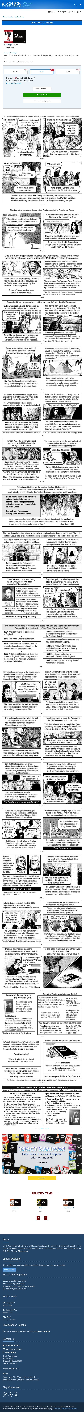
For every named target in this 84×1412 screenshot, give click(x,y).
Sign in (53, 12)
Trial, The (42, 1208)
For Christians (19, 17)
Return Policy (10, 1352)
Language (8, 45)
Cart (61, 12)
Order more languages (42, 101)
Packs (42, 72)
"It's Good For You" (10, 1310)
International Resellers (69, 1409)
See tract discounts (14, 83)
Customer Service (12, 1345)
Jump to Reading (10, 53)
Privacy (57, 1409)
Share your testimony (13, 1349)
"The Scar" (7, 1317)
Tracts (10, 17)
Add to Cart (42, 95)
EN (79, 12)
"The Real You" (9, 1303)
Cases (68, 72)
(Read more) (23, 1251)
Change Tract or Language (42, 23)
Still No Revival (69, 1208)
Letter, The (15, 1208)
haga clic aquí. (44, 1331)
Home (5, 17)
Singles (15, 72)
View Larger (44, 1128)
